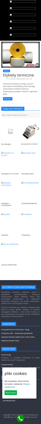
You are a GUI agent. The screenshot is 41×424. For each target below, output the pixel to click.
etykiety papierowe (22, 79)
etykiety (12, 79)
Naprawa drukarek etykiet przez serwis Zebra (18, 337)
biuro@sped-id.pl (9, 400)
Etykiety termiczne (18, 75)
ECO (8, 79)
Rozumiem (11, 392)
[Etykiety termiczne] (20, 43)
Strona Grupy (6, 355)
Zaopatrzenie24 (7, 364)
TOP (30, 79)
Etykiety (6, 71)
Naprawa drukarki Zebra (10, 340)
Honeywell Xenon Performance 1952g (15, 329)
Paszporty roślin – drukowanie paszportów (17, 333)
